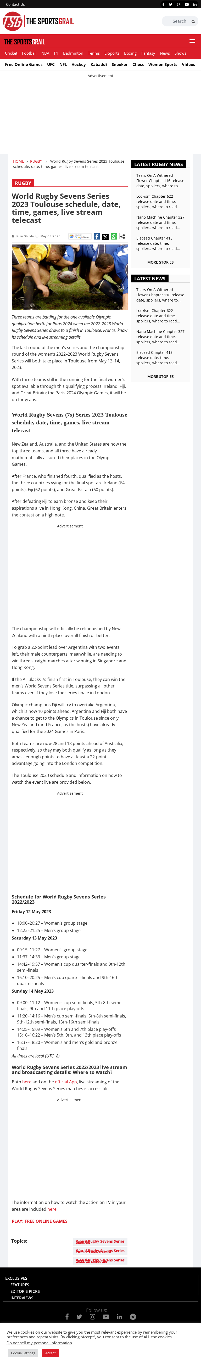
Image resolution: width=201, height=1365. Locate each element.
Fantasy (148, 53)
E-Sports (111, 53)
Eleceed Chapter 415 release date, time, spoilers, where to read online (156, 243)
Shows (180, 53)
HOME (18, 161)
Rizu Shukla (25, 236)
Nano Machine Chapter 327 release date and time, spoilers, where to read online (160, 222)
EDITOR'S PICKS (25, 1291)
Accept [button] (50, 1353)
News (165, 53)
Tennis (94, 53)
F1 (56, 53)
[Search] (193, 21)
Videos (188, 64)
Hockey (78, 64)
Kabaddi (99, 64)
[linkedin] (195, 4)
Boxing (130, 53)
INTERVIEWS (21, 1297)
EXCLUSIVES (16, 1278)
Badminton (73, 53)
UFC (51, 64)
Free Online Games (23, 64)
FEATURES (19, 1284)
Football (29, 53)
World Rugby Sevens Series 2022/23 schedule (100, 1261)
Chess (138, 64)
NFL (63, 64)
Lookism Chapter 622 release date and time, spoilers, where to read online (156, 201)
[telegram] (133, 1316)
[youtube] (187, 4)
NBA (45, 53)
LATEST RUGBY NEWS (158, 164)
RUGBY (36, 161)
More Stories (160, 262)
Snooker (120, 64)
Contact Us (15, 4)
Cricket (11, 53)
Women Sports (162, 64)
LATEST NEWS (149, 278)
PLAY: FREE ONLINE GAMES (40, 1221)
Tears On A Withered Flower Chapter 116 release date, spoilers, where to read (160, 181)
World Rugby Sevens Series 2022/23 (100, 1242)
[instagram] (178, 4)
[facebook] (163, 4)
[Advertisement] (100, 115)
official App (66, 1082)
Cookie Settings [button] (23, 1353)
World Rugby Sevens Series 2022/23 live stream (100, 1251)
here (26, 1082)
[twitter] (170, 4)
